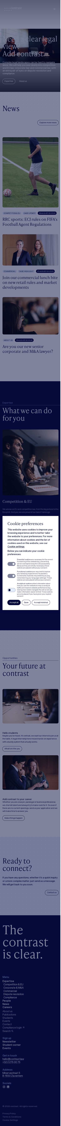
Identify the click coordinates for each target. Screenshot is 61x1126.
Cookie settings (16, 546)
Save (26, 602)
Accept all (14, 602)
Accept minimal (41, 602)
